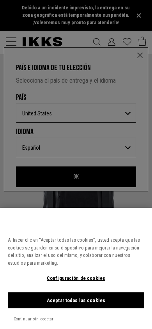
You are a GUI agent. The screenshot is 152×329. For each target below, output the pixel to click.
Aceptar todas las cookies (76, 300)
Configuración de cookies (76, 278)
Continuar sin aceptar (33, 319)
